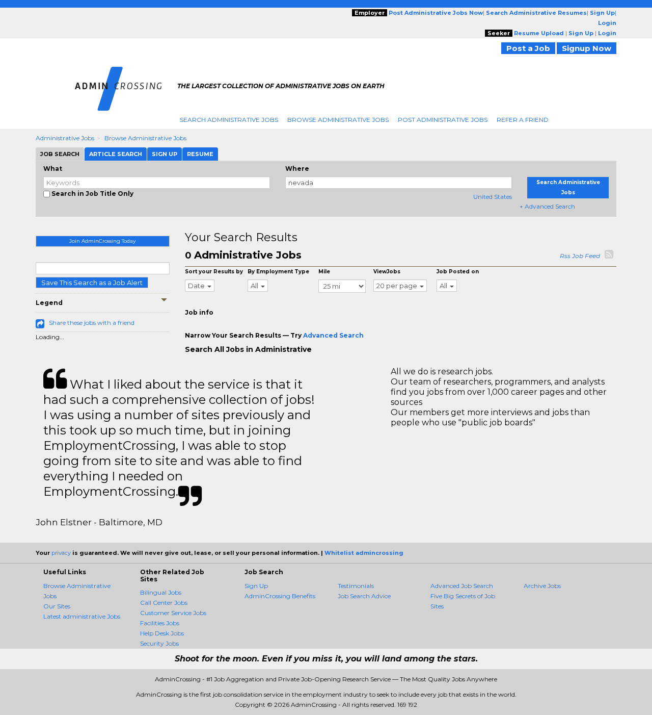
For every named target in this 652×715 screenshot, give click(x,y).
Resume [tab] (200, 154)
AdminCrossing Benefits (279, 596)
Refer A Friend (523, 119)
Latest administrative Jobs (81, 616)
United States (492, 196)
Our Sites (56, 606)
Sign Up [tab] (164, 154)
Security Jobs (159, 643)
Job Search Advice (364, 596)
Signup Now (586, 48)
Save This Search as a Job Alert (92, 282)
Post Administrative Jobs (442, 119)
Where (297, 168)
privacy (61, 552)
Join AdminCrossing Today (102, 241)
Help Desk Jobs (162, 633)
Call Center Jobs (163, 602)
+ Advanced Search (547, 206)
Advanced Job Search (461, 586)
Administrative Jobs (65, 138)
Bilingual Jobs (160, 592)
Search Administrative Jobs (229, 119)
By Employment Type (278, 271)
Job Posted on (458, 271)
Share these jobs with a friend (91, 322)
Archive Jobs (542, 586)
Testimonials (356, 586)
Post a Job (528, 48)
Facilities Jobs (159, 623)
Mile (324, 271)
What (52, 168)
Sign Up (256, 586)
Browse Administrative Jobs (338, 119)
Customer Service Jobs (173, 613)
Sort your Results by (214, 271)
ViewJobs (386, 271)
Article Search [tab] (115, 154)
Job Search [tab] (59, 154)
